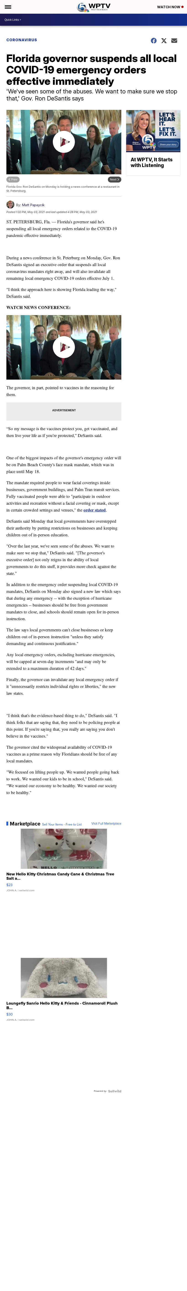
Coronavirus (21, 40)
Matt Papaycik (33, 205)
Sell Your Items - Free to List (62, 824)
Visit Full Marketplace (106, 823)
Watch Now (169, 7)
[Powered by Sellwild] (114, 1091)
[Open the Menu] (7, 7)
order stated (94, 510)
